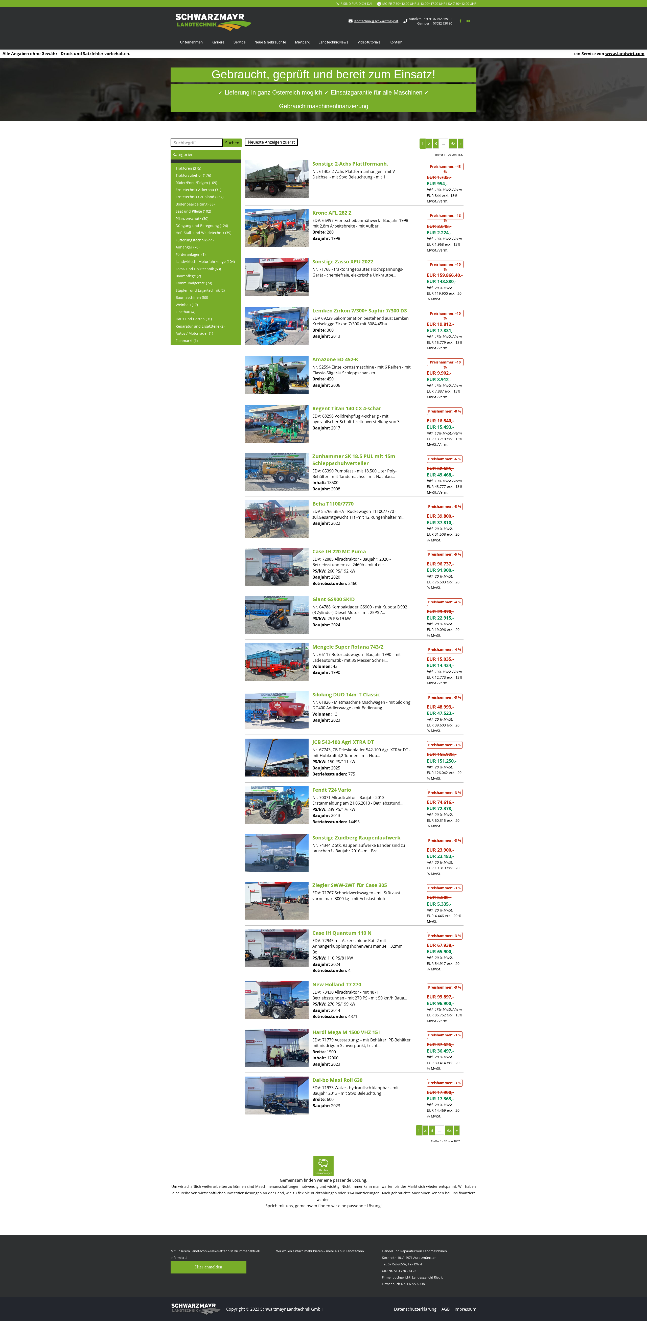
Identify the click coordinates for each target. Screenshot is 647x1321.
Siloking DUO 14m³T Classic (346, 694)
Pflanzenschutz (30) (192, 218)
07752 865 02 (442, 18)
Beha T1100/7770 (333, 503)
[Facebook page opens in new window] (460, 21)
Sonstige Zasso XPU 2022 (342, 261)
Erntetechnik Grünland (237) (199, 196)
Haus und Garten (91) (194, 318)
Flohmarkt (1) (187, 340)
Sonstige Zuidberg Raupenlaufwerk (356, 837)
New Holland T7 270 (336, 984)
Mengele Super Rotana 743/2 (347, 646)
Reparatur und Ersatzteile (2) (200, 326)
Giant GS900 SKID (333, 599)
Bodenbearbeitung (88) (195, 204)
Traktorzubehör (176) (193, 175)
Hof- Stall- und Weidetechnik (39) (203, 232)
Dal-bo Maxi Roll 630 (337, 1080)
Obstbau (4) (185, 311)
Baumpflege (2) (188, 276)
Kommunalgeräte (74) (194, 283)
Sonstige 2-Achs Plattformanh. (350, 163)
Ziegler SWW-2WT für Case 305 (349, 885)
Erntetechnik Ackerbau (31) (198, 189)
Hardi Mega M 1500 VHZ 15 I (346, 1032)
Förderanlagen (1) (190, 254)
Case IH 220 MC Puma (339, 551)
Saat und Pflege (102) (193, 211)
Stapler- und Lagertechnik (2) (200, 290)
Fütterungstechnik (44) (195, 240)
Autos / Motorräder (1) (194, 333)
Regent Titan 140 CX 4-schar (346, 408)
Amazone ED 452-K (335, 359)
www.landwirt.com (624, 53)
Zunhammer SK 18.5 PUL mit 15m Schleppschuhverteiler (353, 460)
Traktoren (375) (188, 168)
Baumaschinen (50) (192, 297)
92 (452, 143)
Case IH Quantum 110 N (342, 932)
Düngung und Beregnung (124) (202, 225)
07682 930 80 (442, 23)
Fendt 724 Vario (331, 789)
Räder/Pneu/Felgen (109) (196, 182)
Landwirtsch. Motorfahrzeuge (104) (205, 261)
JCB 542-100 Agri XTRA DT (343, 742)
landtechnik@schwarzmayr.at (376, 21)
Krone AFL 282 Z (332, 212)
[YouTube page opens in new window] (468, 21)
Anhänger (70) (187, 247)
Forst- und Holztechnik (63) (198, 268)
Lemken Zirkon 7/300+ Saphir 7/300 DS (359, 310)
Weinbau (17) (187, 304)
